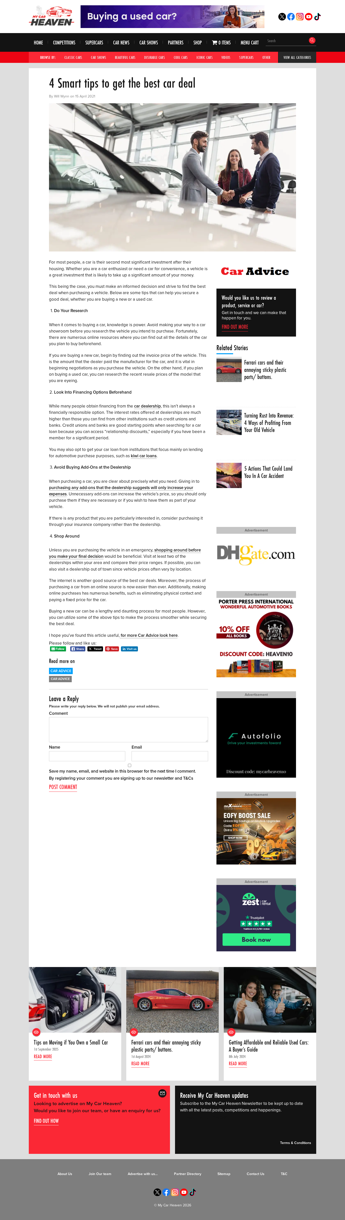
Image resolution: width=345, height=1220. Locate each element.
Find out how (46, 1121)
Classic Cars (73, 57)
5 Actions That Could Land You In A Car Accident (268, 472)
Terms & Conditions (295, 1143)
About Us (65, 1174)
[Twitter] (282, 19)
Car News (121, 42)
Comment (58, 713)
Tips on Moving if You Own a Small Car (71, 1042)
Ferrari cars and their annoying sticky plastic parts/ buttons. (265, 369)
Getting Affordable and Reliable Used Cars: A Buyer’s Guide (269, 1046)
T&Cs (188, 778)
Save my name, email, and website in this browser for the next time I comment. (122, 771)
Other (266, 57)
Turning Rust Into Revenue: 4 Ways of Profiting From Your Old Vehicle (269, 423)
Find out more (235, 327)
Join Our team (100, 1174)
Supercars (94, 42)
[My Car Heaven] (51, 15)
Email (137, 747)
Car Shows (148, 42)
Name (54, 747)
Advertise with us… (143, 1174)
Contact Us (255, 1174)
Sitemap (223, 1174)
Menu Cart (250, 42)
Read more (43, 1056)
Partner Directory (187, 1174)
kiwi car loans (144, 456)
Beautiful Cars (125, 57)
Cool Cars (181, 57)
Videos (226, 57)
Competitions (64, 42)
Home (38, 42)
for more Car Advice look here (149, 635)
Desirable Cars (154, 57)
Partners (175, 42)
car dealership (147, 406)
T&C (284, 1174)
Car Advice (61, 671)
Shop (197, 42)
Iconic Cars (204, 57)
